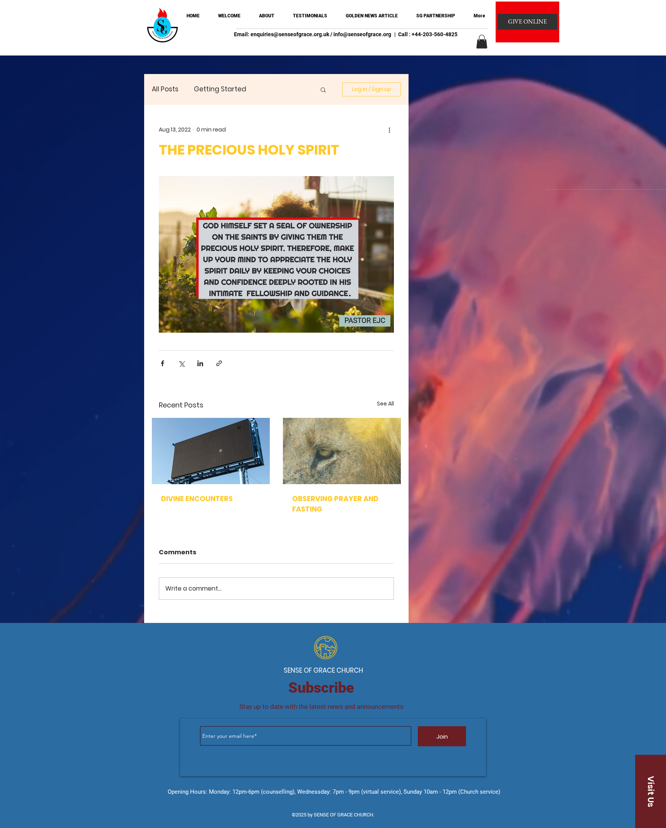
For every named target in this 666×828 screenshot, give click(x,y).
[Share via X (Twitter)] (181, 363)
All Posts (165, 89)
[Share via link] (219, 363)
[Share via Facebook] (162, 363)
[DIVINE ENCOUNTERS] (211, 451)
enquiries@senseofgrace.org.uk (290, 34)
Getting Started (220, 89)
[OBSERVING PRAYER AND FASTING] (342, 451)
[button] (482, 42)
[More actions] (389, 129)
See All (385, 403)
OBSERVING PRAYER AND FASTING (335, 504)
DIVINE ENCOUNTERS (197, 498)
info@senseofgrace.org (362, 34)
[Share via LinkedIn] (200, 363)
